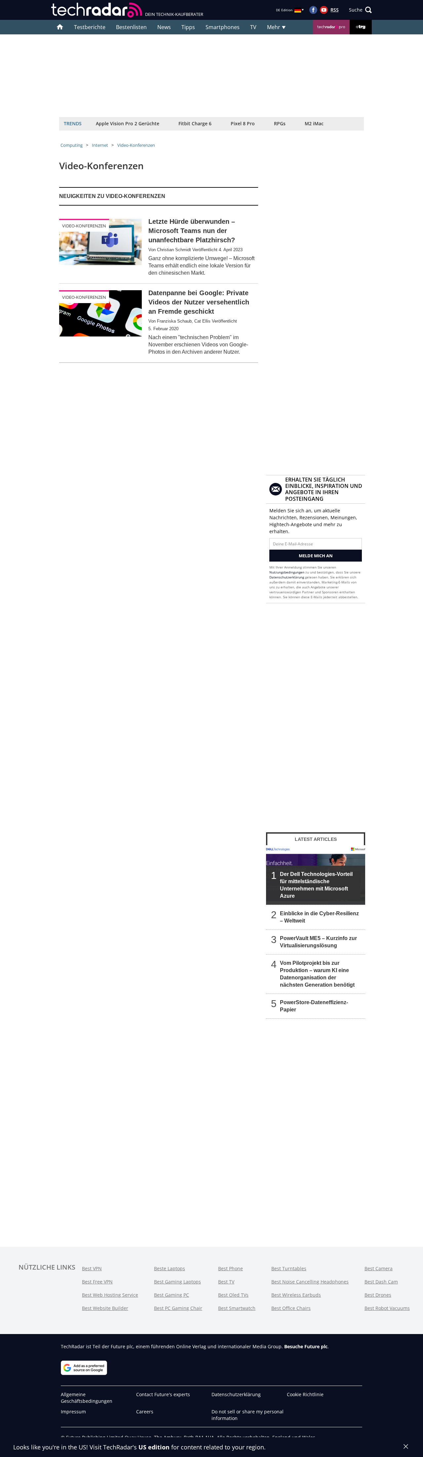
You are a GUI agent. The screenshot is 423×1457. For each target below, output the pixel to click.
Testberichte (89, 27)
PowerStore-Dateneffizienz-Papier (314, 1006)
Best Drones (378, 1295)
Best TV (226, 1282)
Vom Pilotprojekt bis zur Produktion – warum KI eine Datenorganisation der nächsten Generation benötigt (317, 974)
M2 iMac (314, 123)
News (164, 27)
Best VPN (92, 1268)
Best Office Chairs (291, 1308)
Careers (144, 1411)
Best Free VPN (97, 1282)
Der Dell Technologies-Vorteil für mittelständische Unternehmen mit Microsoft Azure (316, 885)
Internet (100, 145)
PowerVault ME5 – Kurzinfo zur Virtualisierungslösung (318, 941)
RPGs (280, 123)
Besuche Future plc (305, 1346)
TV (253, 27)
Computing (71, 145)
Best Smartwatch (236, 1308)
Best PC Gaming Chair (178, 1308)
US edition (154, 1447)
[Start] (60, 27)
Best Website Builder (105, 1308)
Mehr (274, 27)
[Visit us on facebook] (313, 10)
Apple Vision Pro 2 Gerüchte (127, 123)
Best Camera (379, 1268)
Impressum (73, 1411)
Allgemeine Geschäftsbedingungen (86, 1397)
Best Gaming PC (171, 1295)
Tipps (188, 27)
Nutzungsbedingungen (286, 572)
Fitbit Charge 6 (195, 123)
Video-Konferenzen (136, 145)
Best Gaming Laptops (177, 1282)
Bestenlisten (131, 27)
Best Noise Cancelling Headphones (310, 1282)
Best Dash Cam (381, 1282)
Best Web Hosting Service (110, 1295)
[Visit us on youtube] (324, 10)
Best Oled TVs (233, 1295)
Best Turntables (288, 1268)
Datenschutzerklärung (286, 577)
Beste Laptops (169, 1268)
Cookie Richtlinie (305, 1394)
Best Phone (230, 1268)
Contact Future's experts (163, 1394)
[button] (360, 10)
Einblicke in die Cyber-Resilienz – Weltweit (319, 917)
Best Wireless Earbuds (296, 1295)
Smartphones (223, 27)
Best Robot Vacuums (387, 1308)
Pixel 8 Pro (243, 123)
